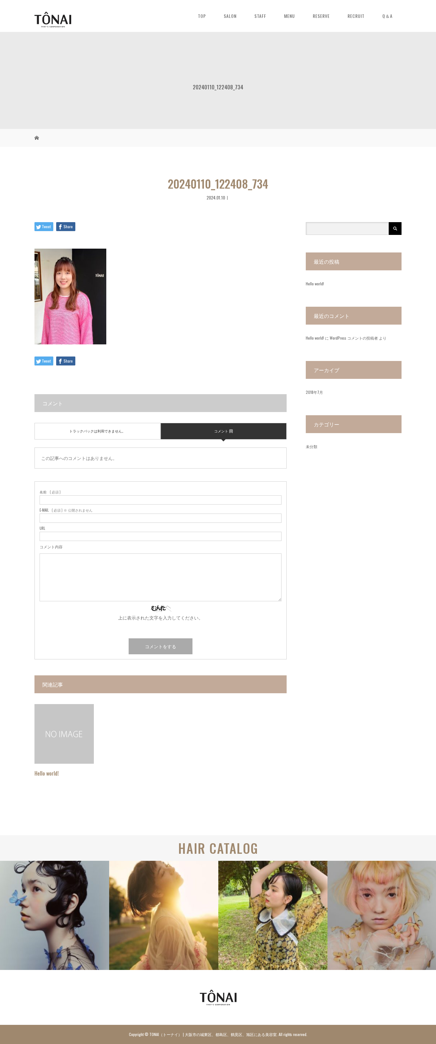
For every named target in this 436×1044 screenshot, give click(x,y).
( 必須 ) (50, 492)
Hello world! (46, 773)
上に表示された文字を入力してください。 (160, 617)
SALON (230, 15)
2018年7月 (314, 392)
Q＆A (387, 15)
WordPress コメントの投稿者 (354, 338)
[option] (54, 915)
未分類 (311, 446)
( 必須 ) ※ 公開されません (66, 510)
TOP (202, 15)
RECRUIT (356, 15)
